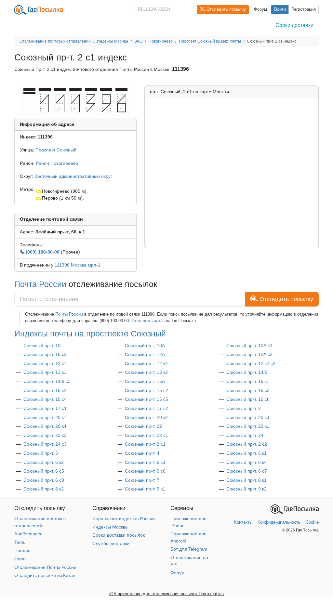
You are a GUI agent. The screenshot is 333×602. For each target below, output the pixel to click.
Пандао (22, 550)
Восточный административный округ (73, 176)
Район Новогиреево (57, 163)
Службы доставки (110, 543)
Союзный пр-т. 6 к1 (246, 453)
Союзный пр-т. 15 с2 (146, 390)
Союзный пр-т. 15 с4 (45, 399)
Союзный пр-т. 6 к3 (145, 462)
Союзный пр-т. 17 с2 (146, 408)
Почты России (69, 314)
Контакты (243, 522)
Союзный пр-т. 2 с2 (246, 444)
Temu (20, 542)
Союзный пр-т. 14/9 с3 (47, 381)
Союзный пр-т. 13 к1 (44, 372)
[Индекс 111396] (75, 100)
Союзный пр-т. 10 (41, 345)
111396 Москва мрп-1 (77, 265)
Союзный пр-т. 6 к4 (246, 462)
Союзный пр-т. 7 (142, 480)
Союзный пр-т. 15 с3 (248, 390)
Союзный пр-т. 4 (142, 453)
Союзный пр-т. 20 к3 (247, 417)
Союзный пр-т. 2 (243, 408)
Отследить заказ (148, 320)
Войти (280, 9)
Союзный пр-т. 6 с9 (43, 480)
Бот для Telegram (188, 549)
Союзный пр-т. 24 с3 (45, 444)
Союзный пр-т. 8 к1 (246, 480)
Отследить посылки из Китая (44, 575)
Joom (20, 558)
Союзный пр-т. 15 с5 (146, 399)
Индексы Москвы (110, 527)
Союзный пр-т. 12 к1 (44, 363)
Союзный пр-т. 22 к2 (44, 435)
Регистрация (303, 9)
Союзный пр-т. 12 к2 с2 (250, 363)
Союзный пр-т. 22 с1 (146, 435)
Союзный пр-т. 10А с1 (249, 345)
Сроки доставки (294, 25)
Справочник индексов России (123, 518)
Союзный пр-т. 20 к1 (44, 417)
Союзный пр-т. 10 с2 (45, 354)
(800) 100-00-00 (43, 252)
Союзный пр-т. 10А (145, 345)
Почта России (40, 284)
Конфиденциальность (279, 522)
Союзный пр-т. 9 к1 (145, 488)
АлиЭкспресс (28, 533)
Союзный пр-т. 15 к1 (247, 381)
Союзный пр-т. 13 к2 (146, 372)
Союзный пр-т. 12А (145, 354)
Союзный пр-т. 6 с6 (145, 471)
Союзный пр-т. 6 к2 (43, 462)
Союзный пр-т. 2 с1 (145, 444)
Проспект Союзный (55, 149)
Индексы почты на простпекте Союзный (90, 333)
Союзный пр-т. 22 (143, 426)
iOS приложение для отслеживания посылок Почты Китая (166, 593)
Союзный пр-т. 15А (145, 381)
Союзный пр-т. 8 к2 (43, 488)
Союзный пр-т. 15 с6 (248, 399)
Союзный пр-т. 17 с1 (45, 408)
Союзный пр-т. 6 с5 (43, 471)
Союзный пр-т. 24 (244, 435)
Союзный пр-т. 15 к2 (44, 390)
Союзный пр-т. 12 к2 (146, 363)
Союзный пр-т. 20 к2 (146, 417)
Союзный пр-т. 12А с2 (249, 354)
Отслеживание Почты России (45, 567)
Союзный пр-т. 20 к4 (44, 426)
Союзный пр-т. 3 (40, 453)
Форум (260, 9)
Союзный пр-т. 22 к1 (247, 426)
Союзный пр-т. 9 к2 (246, 488)
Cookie (312, 522)
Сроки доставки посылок (118, 535)
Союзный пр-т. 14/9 (246, 372)
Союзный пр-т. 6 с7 (246, 471)
